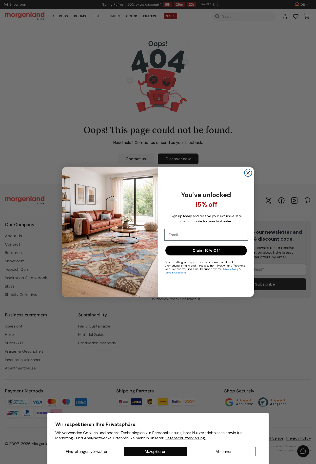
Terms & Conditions (175, 272)
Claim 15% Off (206, 250)
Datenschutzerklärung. (185, 438)
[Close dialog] (248, 172)
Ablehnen (224, 451)
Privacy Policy (230, 269)
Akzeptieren (155, 451)
